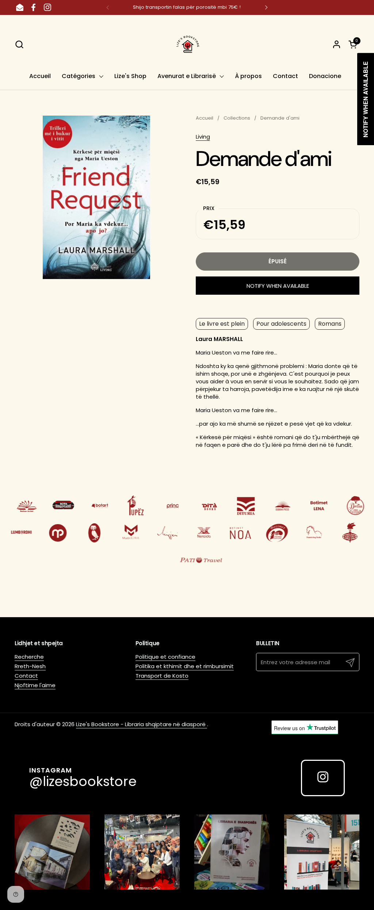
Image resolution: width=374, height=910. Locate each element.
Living (203, 136)
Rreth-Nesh (30, 666)
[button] (19, 44)
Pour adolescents (281, 324)
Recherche (29, 657)
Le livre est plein (222, 324)
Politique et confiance (165, 657)
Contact (26, 675)
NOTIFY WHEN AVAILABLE (278, 286)
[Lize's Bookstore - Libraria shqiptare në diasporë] (187, 44)
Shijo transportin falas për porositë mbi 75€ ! (187, 7)
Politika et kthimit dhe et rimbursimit (185, 666)
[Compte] (336, 44)
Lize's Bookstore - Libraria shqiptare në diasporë (141, 724)
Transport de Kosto (162, 675)
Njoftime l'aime (35, 685)
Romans (329, 324)
